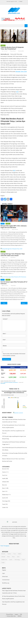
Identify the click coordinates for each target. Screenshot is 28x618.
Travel (3, 504)
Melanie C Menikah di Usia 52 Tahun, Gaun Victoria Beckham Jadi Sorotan (13, 460)
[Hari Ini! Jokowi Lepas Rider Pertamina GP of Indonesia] (14, 277)
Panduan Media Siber (11, 616)
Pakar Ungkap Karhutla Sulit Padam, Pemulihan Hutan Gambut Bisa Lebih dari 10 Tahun (14, 421)
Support (16, 614)
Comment (5, 319)
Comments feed (5, 579)
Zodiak (3, 507)
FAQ (21, 614)
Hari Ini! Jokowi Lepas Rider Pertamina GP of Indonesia (14, 283)
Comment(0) (21, 51)
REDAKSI (19, 616)
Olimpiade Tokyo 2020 (21, 71)
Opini (3, 491)
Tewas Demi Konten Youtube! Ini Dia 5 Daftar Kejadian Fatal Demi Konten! (24, 303)
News (2, 223)
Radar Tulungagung (5, 545)
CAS (17, 92)
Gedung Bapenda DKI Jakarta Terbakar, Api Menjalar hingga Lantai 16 (13, 443)
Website (5, 345)
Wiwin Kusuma (15, 229)
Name (4, 333)
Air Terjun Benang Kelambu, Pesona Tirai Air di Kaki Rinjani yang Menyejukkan (13, 426)
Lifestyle (4, 481)
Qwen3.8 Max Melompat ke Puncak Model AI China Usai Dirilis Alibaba (14, 449)
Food (3, 475)
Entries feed (5, 576)
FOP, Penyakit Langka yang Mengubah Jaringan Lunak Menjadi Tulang (14, 437)
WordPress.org (5, 583)
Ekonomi (4, 469)
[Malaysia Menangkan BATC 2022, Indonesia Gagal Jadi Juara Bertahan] (14, 213)
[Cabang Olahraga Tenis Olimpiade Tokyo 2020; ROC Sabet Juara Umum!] (14, 249)
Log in (3, 573)
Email (4, 339)
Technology (4, 501)
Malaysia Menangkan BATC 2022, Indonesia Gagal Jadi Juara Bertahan (14, 226)
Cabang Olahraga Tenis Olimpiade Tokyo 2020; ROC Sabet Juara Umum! (13, 255)
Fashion (4, 472)
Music (3, 485)
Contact (20, 1)
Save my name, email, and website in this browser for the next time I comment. (14, 354)
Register (4, 570)
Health (3, 478)
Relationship (5, 494)
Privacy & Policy (9, 614)
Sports (3, 45)
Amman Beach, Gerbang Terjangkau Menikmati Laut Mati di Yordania (14, 454)
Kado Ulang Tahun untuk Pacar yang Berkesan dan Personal (13, 432)
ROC (14, 170)
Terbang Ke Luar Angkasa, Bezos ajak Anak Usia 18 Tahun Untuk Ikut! (5, 303)
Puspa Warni (13, 51)
